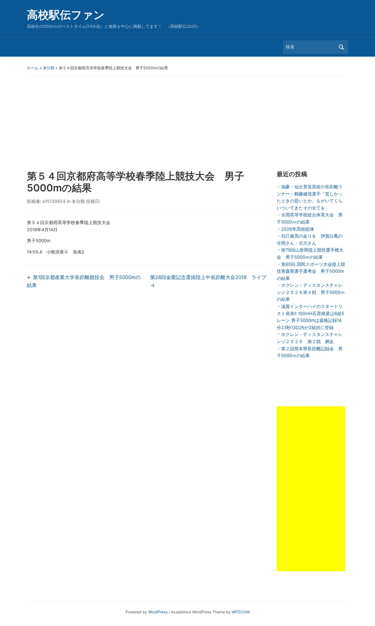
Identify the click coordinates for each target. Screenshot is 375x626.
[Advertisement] (187, 123)
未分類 (48, 67)
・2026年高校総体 (295, 229)
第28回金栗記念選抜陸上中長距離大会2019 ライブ (208, 281)
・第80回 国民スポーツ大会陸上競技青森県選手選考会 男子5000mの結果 (311, 271)
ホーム (32, 67)
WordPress (157, 612)
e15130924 (54, 201)
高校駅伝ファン (66, 14)
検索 (341, 47)
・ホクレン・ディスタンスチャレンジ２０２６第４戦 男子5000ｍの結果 (311, 292)
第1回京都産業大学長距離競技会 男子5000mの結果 (84, 281)
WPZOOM (241, 612)
